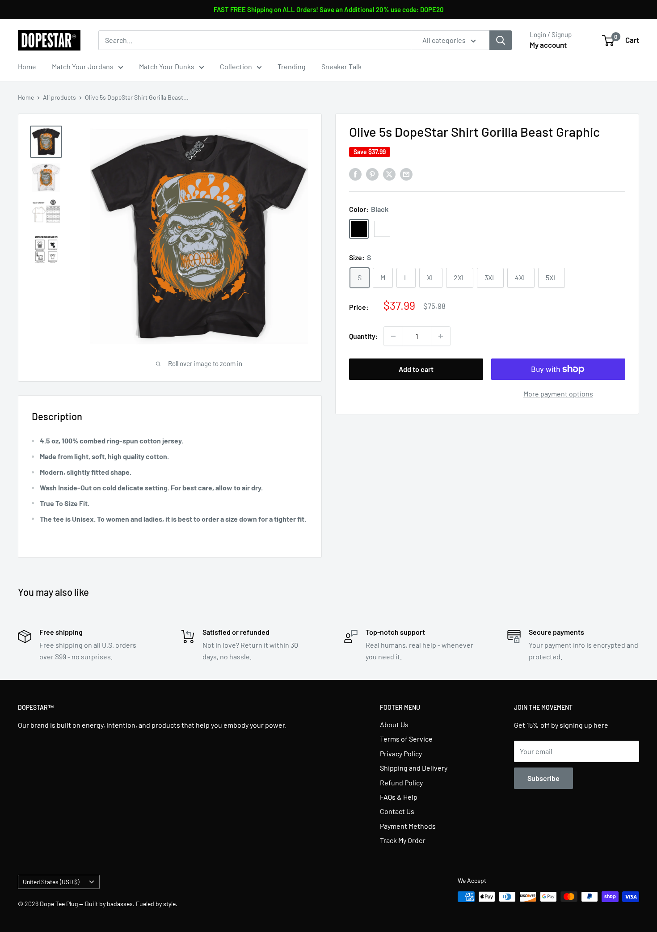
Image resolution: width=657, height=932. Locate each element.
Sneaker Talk (341, 66)
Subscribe (543, 778)
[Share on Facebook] (355, 174)
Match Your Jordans (83, 66)
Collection (236, 66)
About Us (394, 724)
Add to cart (416, 369)
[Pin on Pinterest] (372, 174)
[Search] (500, 40)
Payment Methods (408, 826)
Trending (292, 66)
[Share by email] (406, 174)
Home (27, 66)
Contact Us (397, 811)
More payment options (558, 393)
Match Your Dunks (166, 66)
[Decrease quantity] (393, 336)
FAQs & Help (398, 797)
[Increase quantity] (440, 336)
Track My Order (402, 840)
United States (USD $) (51, 882)
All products (59, 97)
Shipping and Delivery (413, 767)
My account (548, 44)
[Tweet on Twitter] (389, 174)
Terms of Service (406, 738)
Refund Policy (401, 782)
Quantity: (363, 336)
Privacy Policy (401, 753)
